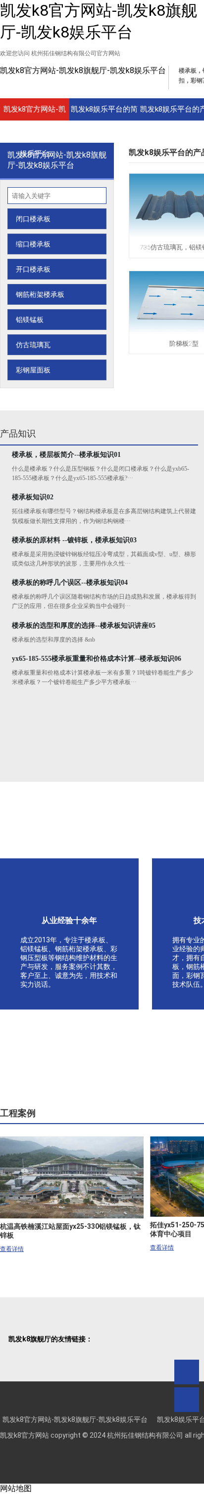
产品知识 (18, 433)
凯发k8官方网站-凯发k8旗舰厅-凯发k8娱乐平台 (83, 70)
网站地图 (16, 1488)
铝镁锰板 (30, 319)
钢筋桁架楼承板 (40, 294)
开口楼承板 (33, 269)
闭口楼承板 (33, 219)
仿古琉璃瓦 (33, 345)
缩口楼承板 (33, 244)
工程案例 (18, 1113)
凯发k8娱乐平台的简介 (104, 113)
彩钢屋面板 (33, 370)
